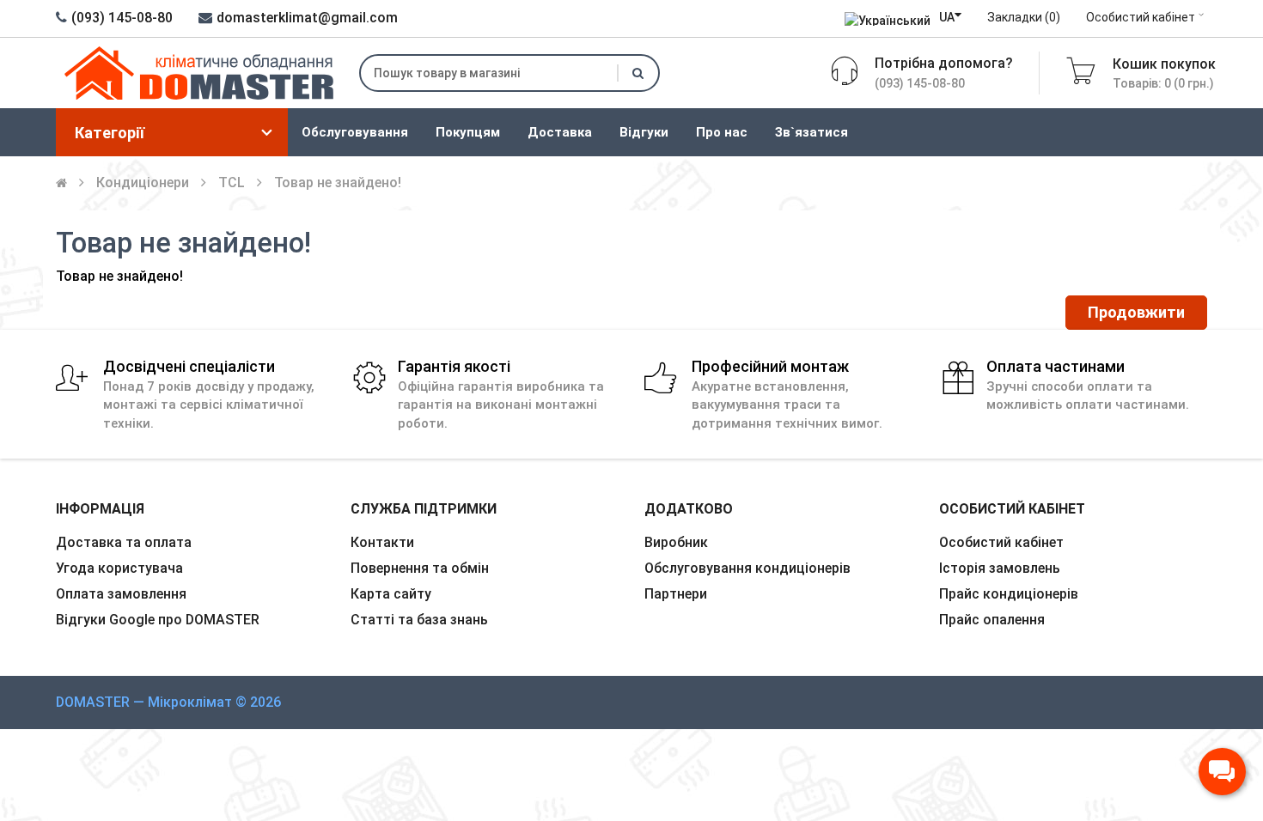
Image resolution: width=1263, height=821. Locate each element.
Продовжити (1136, 312)
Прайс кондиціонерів (1008, 594)
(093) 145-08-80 (122, 17)
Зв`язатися (811, 132)
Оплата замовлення (121, 594)
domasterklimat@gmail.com (307, 17)
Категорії (109, 133)
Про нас (721, 132)
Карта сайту (391, 594)
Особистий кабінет (1140, 17)
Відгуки (643, 132)
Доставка (560, 132)
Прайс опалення (992, 619)
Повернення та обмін (420, 568)
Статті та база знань (419, 619)
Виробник (676, 542)
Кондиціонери (142, 182)
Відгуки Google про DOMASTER (157, 619)
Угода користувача (119, 568)
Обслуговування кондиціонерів (747, 568)
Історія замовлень (999, 568)
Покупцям (468, 132)
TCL (231, 182)
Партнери (675, 594)
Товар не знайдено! (337, 182)
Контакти (382, 542)
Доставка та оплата (124, 542)
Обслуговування (355, 132)
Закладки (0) (1023, 17)
